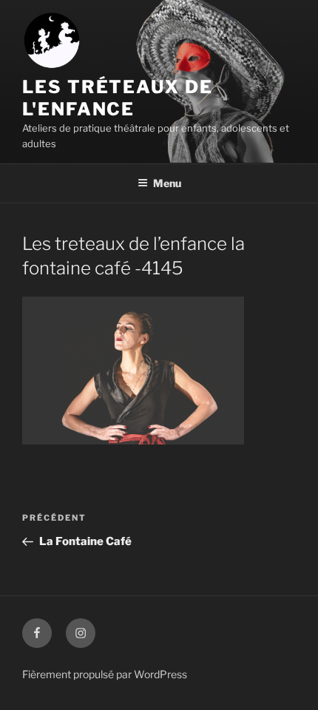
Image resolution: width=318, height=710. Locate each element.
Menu (167, 183)
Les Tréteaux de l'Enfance (117, 98)
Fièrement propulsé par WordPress (104, 674)
